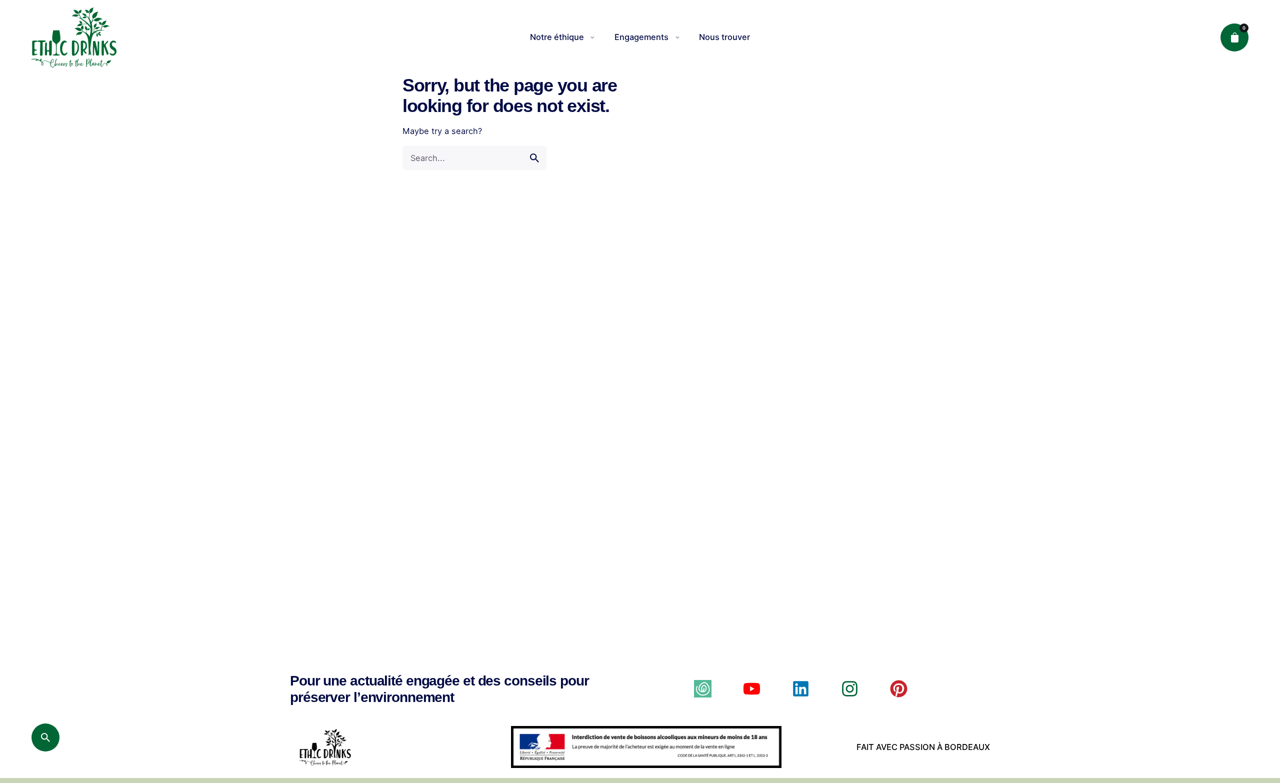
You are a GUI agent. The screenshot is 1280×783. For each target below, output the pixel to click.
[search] (534, 158)
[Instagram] (850, 688)
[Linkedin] (800, 688)
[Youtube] (752, 688)
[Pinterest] (898, 688)
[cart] (1234, 38)
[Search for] (474, 158)
